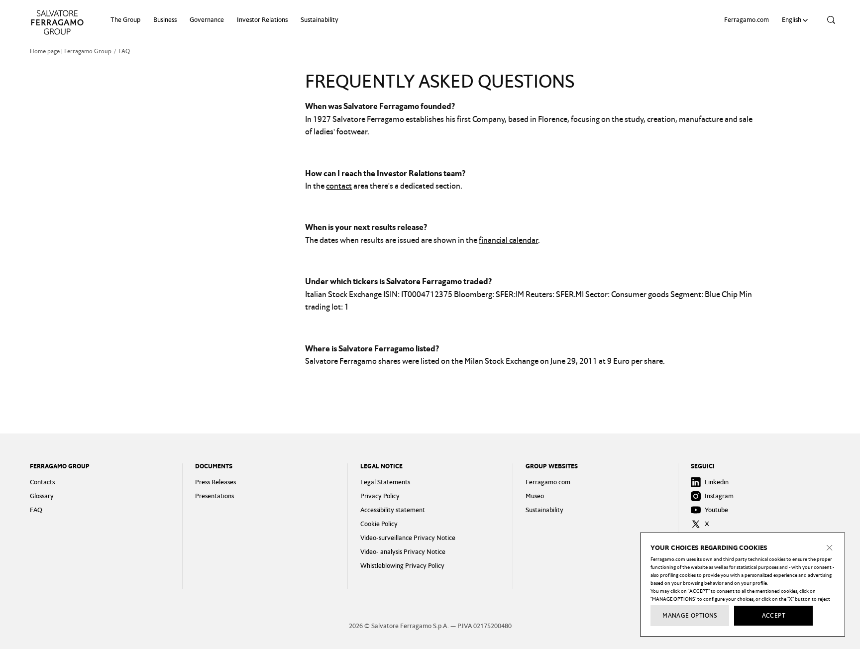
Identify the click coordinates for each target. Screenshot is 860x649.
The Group (125, 19)
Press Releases (215, 482)
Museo (535, 496)
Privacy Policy (380, 496)
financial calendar (508, 240)
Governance (207, 19)
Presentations (214, 496)
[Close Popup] (830, 548)
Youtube (716, 510)
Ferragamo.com (746, 19)
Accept (773, 616)
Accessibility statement (392, 510)
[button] (796, 19)
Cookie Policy (379, 524)
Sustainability (319, 19)
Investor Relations (262, 19)
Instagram (719, 496)
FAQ (36, 510)
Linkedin (717, 482)
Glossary (42, 496)
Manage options (689, 616)
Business (165, 19)
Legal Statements (385, 482)
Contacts (42, 482)
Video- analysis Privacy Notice (402, 551)
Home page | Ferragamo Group (70, 51)
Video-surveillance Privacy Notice (407, 538)
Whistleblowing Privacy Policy (402, 565)
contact (339, 186)
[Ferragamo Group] (57, 22)
